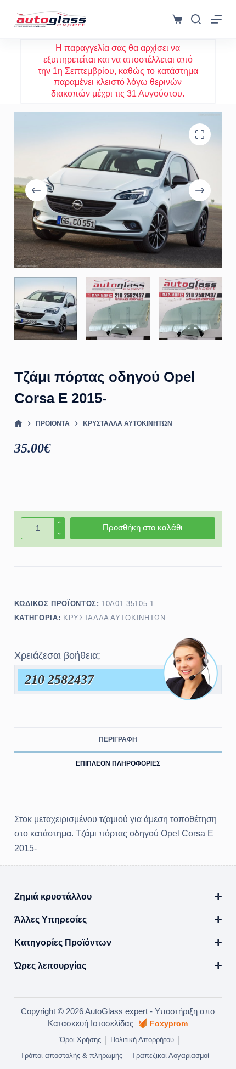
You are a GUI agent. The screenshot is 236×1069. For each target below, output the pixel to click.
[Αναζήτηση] (196, 19)
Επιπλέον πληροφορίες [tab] (118, 763)
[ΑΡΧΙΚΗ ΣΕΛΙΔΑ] (18, 424)
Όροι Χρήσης (80, 1040)
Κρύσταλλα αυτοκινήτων (114, 618)
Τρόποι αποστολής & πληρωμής (71, 1055)
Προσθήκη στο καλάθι (142, 527)
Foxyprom (169, 1023)
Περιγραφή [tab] (118, 739)
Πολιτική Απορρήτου (142, 1040)
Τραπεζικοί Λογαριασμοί (170, 1055)
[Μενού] (216, 19)
